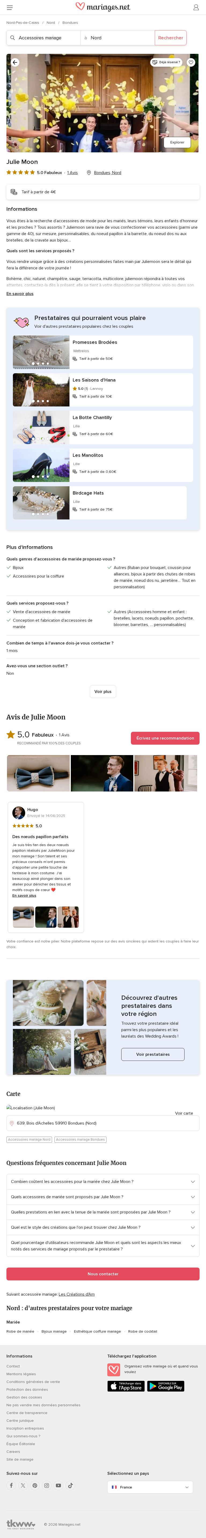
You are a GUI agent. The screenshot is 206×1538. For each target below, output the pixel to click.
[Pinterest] (35, 1485)
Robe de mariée (20, 1331)
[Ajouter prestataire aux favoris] (191, 62)
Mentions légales (21, 1374)
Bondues (70, 22)
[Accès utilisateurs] (196, 7)
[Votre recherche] (15, 62)
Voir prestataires (153, 1054)
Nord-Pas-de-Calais (23, 22)
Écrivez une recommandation (165, 738)
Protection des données (27, 1389)
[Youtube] (58, 1485)
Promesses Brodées (95, 342)
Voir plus (103, 691)
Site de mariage (20, 1459)
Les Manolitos (88, 455)
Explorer (177, 142)
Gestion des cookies (24, 1397)
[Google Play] (166, 1390)
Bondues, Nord (107, 172)
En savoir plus (20, 293)
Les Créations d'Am (77, 1294)
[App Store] (126, 1390)
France (126, 1487)
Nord (51, 22)
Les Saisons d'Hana (94, 380)
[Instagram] (47, 1485)
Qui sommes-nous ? (23, 1436)
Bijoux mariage (54, 1331)
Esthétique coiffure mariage (97, 1331)
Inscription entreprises (25, 1428)
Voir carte (184, 1113)
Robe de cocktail (142, 1331)
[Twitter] (23, 1485)
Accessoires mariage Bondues (80, 1139)
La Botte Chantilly (92, 417)
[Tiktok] (70, 1485)
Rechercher (170, 38)
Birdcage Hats (88, 493)
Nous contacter (103, 1274)
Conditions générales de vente (33, 1381)
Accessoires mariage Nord (29, 1139)
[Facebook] (11, 1485)
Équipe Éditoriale (20, 1444)
